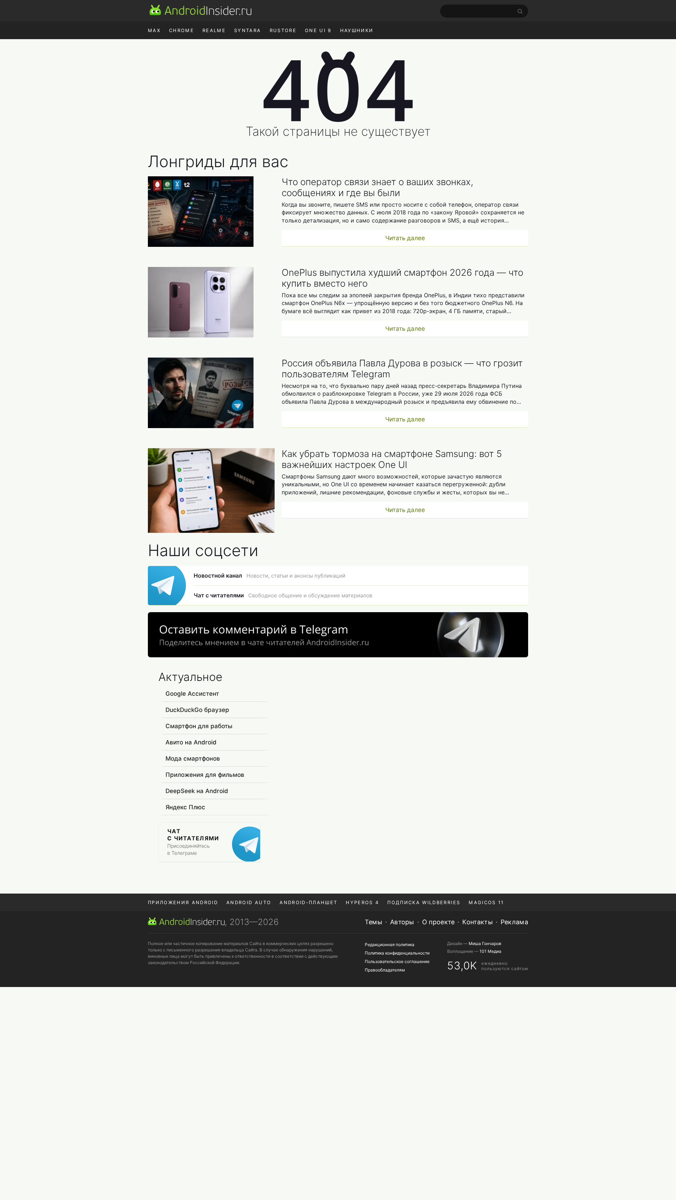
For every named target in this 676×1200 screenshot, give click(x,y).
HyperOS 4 (362, 902)
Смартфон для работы (198, 726)
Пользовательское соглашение (397, 961)
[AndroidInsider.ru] (200, 10)
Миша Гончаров (485, 943)
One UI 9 (318, 30)
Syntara (247, 30)
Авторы (402, 922)
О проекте (438, 922)
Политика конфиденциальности (397, 953)
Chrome (181, 30)
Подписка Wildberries (423, 902)
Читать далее (405, 238)
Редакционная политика (389, 944)
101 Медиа (490, 951)
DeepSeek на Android (196, 790)
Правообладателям (385, 970)
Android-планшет (308, 902)
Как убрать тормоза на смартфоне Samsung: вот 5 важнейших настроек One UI (392, 459)
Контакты (477, 922)
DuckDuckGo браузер (197, 709)
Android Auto (248, 902)
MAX (154, 30)
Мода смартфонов (192, 758)
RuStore (283, 30)
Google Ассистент (192, 693)
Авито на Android (191, 742)
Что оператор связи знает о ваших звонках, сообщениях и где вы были (377, 187)
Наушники (357, 30)
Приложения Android (183, 902)
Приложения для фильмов (204, 774)
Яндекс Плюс (185, 807)
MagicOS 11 (486, 902)
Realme (214, 30)
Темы (373, 922)
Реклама (514, 922)
